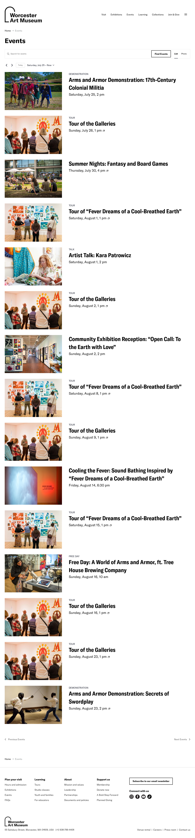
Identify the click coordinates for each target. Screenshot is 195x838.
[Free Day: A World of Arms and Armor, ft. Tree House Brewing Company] (33, 573)
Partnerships (71, 795)
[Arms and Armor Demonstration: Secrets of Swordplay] (33, 705)
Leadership (70, 789)
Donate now (103, 789)
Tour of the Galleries (92, 123)
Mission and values (74, 784)
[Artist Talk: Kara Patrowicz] (33, 266)
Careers (157, 829)
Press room (170, 829)
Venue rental (143, 829)
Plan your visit (13, 779)
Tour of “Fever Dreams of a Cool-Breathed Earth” (125, 211)
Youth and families (44, 795)
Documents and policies (76, 800)
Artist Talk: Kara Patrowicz (100, 255)
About (68, 779)
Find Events (161, 53)
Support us (103, 779)
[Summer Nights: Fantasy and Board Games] (33, 179)
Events (8, 795)
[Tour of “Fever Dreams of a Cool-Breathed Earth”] (33, 222)
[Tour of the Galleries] (33, 135)
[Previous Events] (6, 65)
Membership (103, 784)
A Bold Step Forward (107, 795)
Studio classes (42, 789)
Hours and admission (15, 784)
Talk (71, 249)
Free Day (74, 556)
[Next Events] (12, 65)
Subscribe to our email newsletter (151, 781)
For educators (42, 800)
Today (20, 65)
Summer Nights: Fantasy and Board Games (118, 163)
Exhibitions (10, 789)
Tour (72, 117)
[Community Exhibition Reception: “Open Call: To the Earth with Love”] (33, 354)
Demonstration (78, 74)
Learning (40, 779)
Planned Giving (104, 800)
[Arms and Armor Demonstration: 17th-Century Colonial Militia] (33, 91)
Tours (37, 784)
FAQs (7, 800)
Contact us (184, 829)
